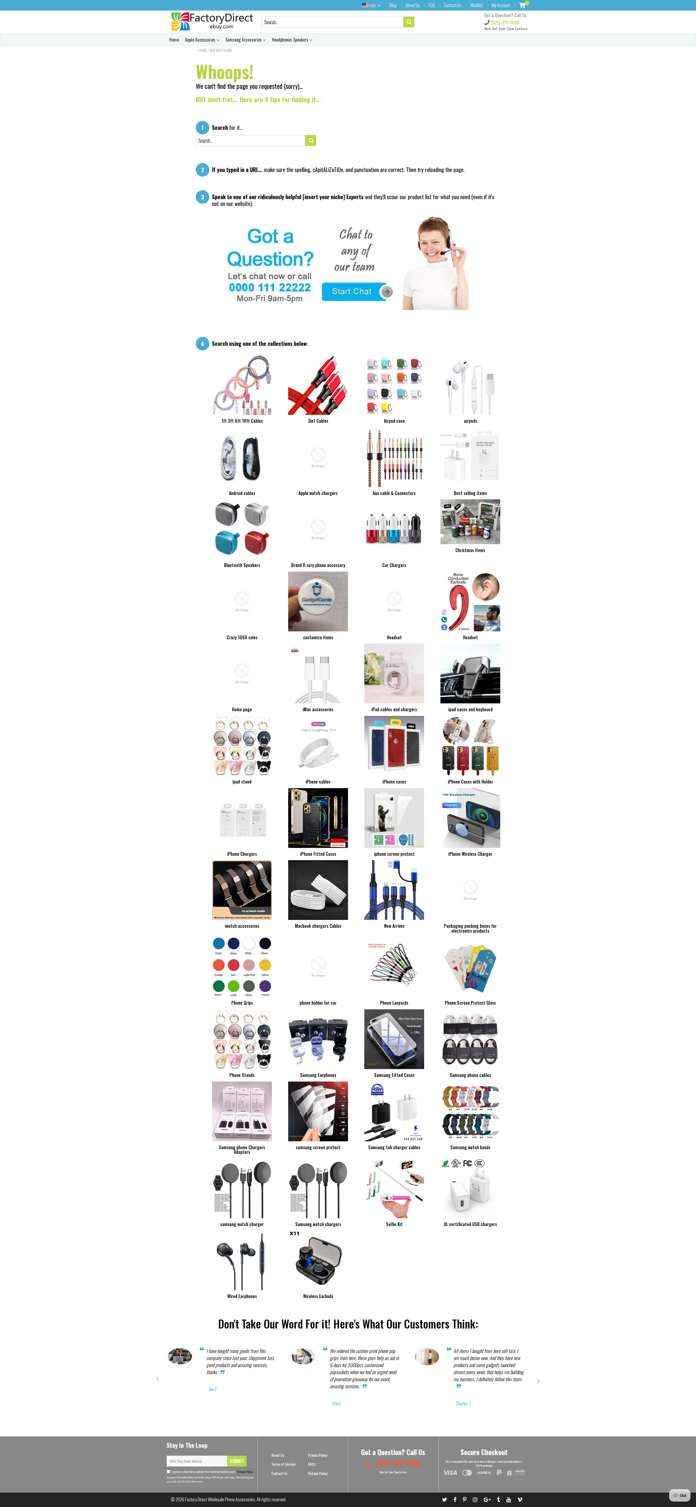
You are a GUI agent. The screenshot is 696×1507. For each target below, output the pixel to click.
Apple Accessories (200, 39)
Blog (393, 5)
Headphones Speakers (290, 39)
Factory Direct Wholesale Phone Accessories (220, 1499)
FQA (432, 5)
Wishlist (476, 5)
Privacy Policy (245, 1471)
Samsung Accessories (244, 39)
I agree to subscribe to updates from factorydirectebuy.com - (212, 1471)
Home (174, 39)
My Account (501, 5)
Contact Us (452, 5)
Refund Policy (317, 1473)
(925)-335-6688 (505, 22)
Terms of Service (283, 1464)
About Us (413, 5)
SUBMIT (237, 1461)
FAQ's (312, 1464)
